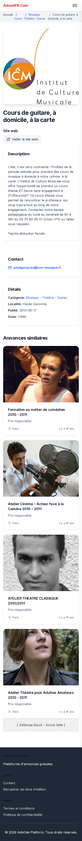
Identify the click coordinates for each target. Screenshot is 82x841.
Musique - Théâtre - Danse (46, 298)
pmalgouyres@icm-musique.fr (37, 268)
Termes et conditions (19, 808)
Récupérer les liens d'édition (24, 789)
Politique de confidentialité (22, 815)
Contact (9, 783)
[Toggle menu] (75, 6)
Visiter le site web (25, 139)
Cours (18, 18)
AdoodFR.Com (15, 5)
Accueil (8, 14)
